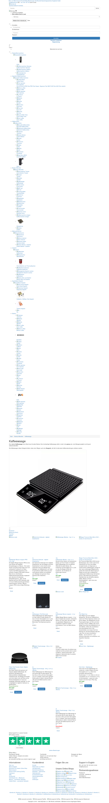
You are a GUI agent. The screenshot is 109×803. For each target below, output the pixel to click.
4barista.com (45, 792)
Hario (18, 166)
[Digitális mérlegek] (61, 773)
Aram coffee (20, 120)
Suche (97, 8)
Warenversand (17, 1)
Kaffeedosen (20, 276)
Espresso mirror (21, 213)
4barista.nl (58, 792)
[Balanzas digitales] (61, 790)
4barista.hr (52, 792)
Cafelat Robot (20, 81)
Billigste (11, 535)
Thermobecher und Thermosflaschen (26, 266)
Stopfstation (20, 200)
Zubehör (14, 248)
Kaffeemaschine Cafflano (23, 71)
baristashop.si (88, 794)
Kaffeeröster (20, 253)
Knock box (19, 196)
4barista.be (64, 792)
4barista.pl (38, 792)
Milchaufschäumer (16, 231)
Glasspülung (20, 226)
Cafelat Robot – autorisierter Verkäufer (18, 781)
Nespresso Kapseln (21, 289)
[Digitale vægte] (71, 778)
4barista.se (78, 792)
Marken (14, 313)
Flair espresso (20, 84)
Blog (26, 1)
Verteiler (19, 179)
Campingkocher (21, 74)
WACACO (19, 423)
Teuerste (11, 534)
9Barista (19, 99)
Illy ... (18, 312)
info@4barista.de (13, 2)
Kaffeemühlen (15, 121)
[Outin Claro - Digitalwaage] (89, 655)
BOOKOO (19, 340)
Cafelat (18, 343)
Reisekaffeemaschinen (18, 53)
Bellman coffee (20, 89)
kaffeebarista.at (47, 794)
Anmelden (56, 38)
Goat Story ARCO (21, 157)
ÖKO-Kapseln (20, 390)
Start (11, 436)
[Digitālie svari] (70, 782)
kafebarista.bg (64, 794)
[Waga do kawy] (72, 773)
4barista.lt (19, 794)
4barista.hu (25, 792)
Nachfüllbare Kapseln (17, 281)
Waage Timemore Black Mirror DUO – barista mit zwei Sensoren (88, 558)
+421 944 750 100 (25, 2)
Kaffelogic (19, 430)
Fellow (18, 146)
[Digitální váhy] (68, 771)
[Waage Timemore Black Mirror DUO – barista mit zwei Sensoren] (89, 546)
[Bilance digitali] (69, 789)
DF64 (18, 350)
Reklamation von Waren (38, 767)
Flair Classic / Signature (39, 86)
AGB (10, 774)
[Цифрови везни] (60, 789)
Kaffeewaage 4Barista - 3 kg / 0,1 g (64, 559)
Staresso (19, 410)
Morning (19, 113)
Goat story (19, 106)
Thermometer (20, 210)
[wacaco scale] (19, 546)
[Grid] (9, 529)
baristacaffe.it (72, 794)
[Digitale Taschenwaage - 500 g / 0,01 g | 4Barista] (42, 655)
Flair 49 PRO (24, 86)
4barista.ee (26, 794)
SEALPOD (19, 406)
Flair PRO (30, 86)
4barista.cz (18, 792)
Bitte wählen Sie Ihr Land (19, 14)
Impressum (12, 773)
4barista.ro (31, 792)
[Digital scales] (60, 775)
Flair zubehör (62, 86)
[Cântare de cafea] (67, 773)
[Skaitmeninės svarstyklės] (63, 783)
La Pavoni (19, 96)
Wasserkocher (20, 256)
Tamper (19, 176)
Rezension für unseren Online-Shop (18, 768)
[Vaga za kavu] (68, 775)
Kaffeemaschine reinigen (23, 216)
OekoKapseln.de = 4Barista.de (16, 778)
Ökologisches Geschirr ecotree (24, 272)
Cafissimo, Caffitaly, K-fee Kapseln (25, 299)
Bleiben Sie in (19, 20)
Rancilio (19, 103)
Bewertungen (31, 1)
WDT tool (19, 190)
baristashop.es (80, 794)
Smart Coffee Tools (21, 116)
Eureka (18, 140)
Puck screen (20, 186)
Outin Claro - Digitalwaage (85, 667)
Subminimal (20, 236)
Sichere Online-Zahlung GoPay (17, 771)
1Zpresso (19, 133)
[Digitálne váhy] (60, 771)
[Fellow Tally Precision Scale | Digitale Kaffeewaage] (19, 655)
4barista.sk (12, 792)
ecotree (18, 353)
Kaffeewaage (20, 183)
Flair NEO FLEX (49, 86)
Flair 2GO (56, 86)
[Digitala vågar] (60, 780)
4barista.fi (90, 792)
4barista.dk (71, 792)
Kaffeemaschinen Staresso (23, 68)
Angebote (54, 1)
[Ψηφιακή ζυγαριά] (69, 787)
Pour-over (19, 109)
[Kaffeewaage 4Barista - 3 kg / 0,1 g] (66, 546)
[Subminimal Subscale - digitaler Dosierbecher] (42, 546)
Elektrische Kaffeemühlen (23, 130)
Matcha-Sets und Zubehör (23, 279)
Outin (18, 64)
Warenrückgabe (13, 767)
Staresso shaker (21, 243)
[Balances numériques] (70, 785)
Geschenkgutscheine (46, 1)
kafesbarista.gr (56, 794)
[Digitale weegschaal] (61, 776)
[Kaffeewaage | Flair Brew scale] (42, 601)
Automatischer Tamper (22, 173)
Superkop (19, 416)
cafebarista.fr (39, 794)
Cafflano (19, 346)
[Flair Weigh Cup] (89, 601)
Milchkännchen (20, 203)
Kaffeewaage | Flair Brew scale (40, 614)
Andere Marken (20, 136)
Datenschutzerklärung (37, 770)
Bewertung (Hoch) (13, 532)
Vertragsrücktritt (36, 768)
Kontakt (23, 1)
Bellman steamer (21, 239)
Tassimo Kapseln (21, 308)
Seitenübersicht (36, 773)
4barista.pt (84, 792)
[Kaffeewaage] (60, 785)
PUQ (18, 400)
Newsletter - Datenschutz (38, 771)
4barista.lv (96, 792)
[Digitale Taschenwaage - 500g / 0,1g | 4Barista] (66, 697)
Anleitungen (35, 779)
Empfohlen (11, 531)
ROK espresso (20, 93)
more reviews (19, 747)
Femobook (19, 153)
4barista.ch (32, 794)
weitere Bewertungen (54, 750)
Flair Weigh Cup (83, 614)
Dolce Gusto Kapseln (22, 286)
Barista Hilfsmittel (16, 168)
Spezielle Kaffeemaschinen (19, 76)
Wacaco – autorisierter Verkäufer (17, 779)
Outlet (58, 1)
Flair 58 (18, 86)
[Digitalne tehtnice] (71, 790)
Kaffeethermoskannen (22, 269)
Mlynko (18, 150)
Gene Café (19, 370)
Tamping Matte (20, 193)
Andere (18, 229)
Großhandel (38, 1)
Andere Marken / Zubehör (23, 246)
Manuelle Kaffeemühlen (22, 126)
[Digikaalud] (73, 783)
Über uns (11, 1)
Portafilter (19, 206)
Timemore (19, 143)
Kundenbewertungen (37, 774)
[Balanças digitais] (69, 780)
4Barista (19, 320)
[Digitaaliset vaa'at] (61, 782)
